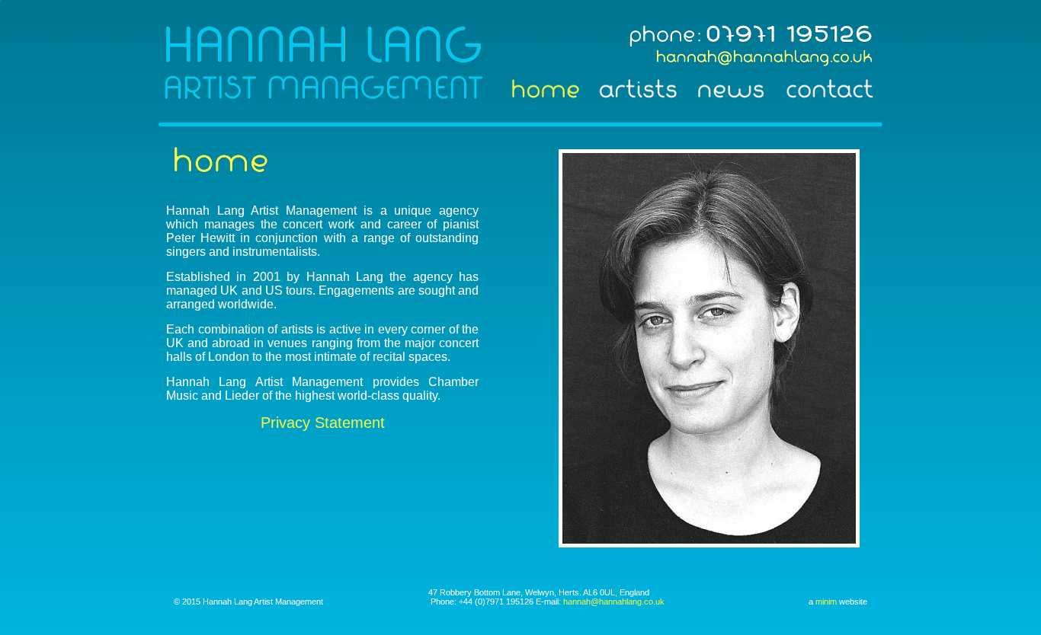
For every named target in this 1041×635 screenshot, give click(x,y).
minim (826, 601)
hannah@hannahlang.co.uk (614, 601)
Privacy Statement (323, 422)
